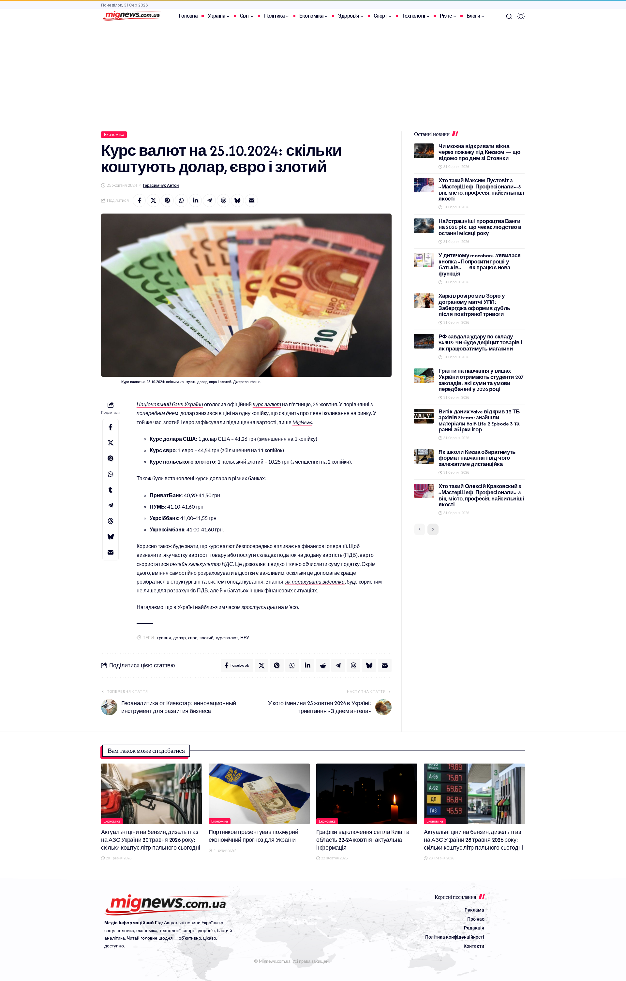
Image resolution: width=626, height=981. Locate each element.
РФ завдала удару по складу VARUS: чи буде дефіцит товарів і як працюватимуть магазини (480, 342)
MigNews (302, 422)
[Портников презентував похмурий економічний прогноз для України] (259, 794)
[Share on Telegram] (209, 200)
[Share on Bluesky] (237, 200)
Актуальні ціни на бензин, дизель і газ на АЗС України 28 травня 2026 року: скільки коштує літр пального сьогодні (473, 840)
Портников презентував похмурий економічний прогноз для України (253, 836)
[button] (509, 16)
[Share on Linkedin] (195, 200)
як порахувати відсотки (315, 581)
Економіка (114, 134)
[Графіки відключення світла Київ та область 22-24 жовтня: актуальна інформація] (366, 794)
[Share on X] (153, 200)
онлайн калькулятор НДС (201, 564)
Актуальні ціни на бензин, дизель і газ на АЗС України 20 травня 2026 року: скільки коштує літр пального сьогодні (150, 840)
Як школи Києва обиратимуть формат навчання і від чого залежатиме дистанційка (477, 458)
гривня (164, 638)
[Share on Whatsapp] (181, 200)
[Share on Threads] (223, 200)
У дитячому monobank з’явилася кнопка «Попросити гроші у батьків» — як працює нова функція (479, 265)
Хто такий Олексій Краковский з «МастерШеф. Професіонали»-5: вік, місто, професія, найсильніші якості (481, 496)
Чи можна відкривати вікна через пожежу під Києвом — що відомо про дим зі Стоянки (479, 152)
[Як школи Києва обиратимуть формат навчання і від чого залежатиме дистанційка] (424, 456)
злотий (207, 638)
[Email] (251, 200)
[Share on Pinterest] (167, 200)
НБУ (244, 638)
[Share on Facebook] (139, 200)
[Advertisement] (313, 72)
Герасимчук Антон (161, 185)
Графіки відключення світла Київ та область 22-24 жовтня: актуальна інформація (363, 840)
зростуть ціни (259, 607)
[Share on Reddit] (323, 665)
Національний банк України (170, 404)
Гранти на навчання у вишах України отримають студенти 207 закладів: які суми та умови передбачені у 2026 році (481, 380)
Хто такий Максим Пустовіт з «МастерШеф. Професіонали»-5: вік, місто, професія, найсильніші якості (481, 190)
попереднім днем (157, 413)
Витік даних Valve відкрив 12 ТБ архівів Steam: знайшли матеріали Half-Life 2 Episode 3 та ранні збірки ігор (479, 421)
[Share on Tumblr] (110, 490)
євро (193, 638)
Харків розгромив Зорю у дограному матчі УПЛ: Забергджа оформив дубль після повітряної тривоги (474, 305)
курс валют (267, 404)
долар (179, 638)
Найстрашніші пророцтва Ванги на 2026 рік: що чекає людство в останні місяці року (480, 227)
